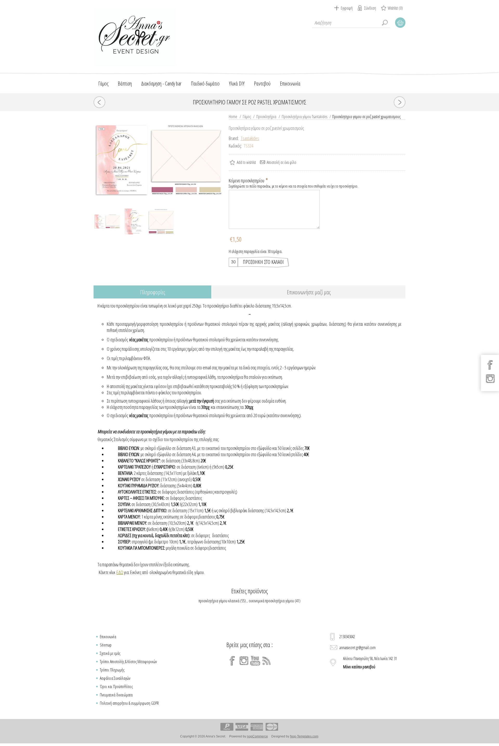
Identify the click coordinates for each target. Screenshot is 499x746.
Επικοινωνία (108, 637)
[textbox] (351, 22)
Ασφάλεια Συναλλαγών (115, 678)
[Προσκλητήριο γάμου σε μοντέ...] (99, 102)
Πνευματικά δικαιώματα (116, 695)
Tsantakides (250, 138)
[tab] (152, 292)
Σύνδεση (370, 8)
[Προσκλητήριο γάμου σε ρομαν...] (399, 102)
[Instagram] (243, 660)
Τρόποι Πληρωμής (112, 670)
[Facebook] (232, 660)
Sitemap (105, 645)
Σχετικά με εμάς (110, 653)
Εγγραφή (347, 8)
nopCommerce (257, 736)
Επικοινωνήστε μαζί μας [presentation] (309, 292)
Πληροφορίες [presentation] (152, 292)
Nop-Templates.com (304, 736)
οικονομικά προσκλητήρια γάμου (271, 601)
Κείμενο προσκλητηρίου (247, 180)
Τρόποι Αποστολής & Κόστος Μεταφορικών (128, 661)
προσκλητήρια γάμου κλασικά (219, 601)
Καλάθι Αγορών (400, 22)
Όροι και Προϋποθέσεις (116, 686)
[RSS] (266, 660)
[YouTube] (255, 660)
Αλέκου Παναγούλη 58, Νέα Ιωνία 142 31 (370, 663)
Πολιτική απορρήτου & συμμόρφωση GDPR (129, 703)
